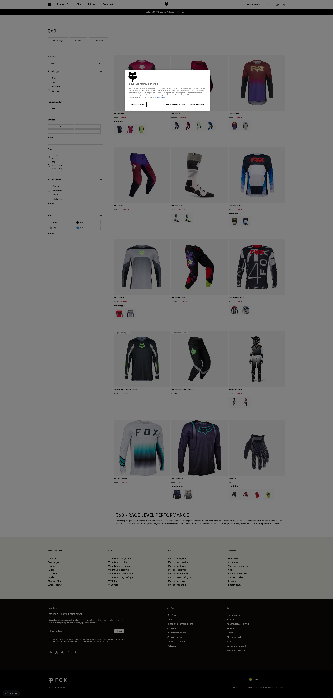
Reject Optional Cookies (175, 104)
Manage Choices (137, 104)
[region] (167, 90)
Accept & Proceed (197, 104)
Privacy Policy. (160, 97)
